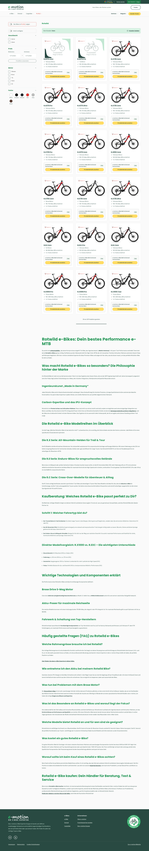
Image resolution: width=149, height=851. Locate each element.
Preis (10, 49)
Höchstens (27, 51)
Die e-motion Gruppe (83, 826)
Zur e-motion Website (134, 844)
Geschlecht (13, 35)
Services (113, 14)
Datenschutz (21, 844)
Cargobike (29, 14)
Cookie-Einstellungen (33, 844)
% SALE (38, 14)
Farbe (10, 90)
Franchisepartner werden (84, 823)
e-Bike (11, 14)
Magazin (123, 14)
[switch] (10, 24)
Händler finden (134, 14)
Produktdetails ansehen (57, 76)
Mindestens (11, 51)
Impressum (11, 844)
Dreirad (20, 14)
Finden (136, 7)
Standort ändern (134, 31)
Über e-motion (81, 819)
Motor (10, 68)
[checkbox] (9, 39)
